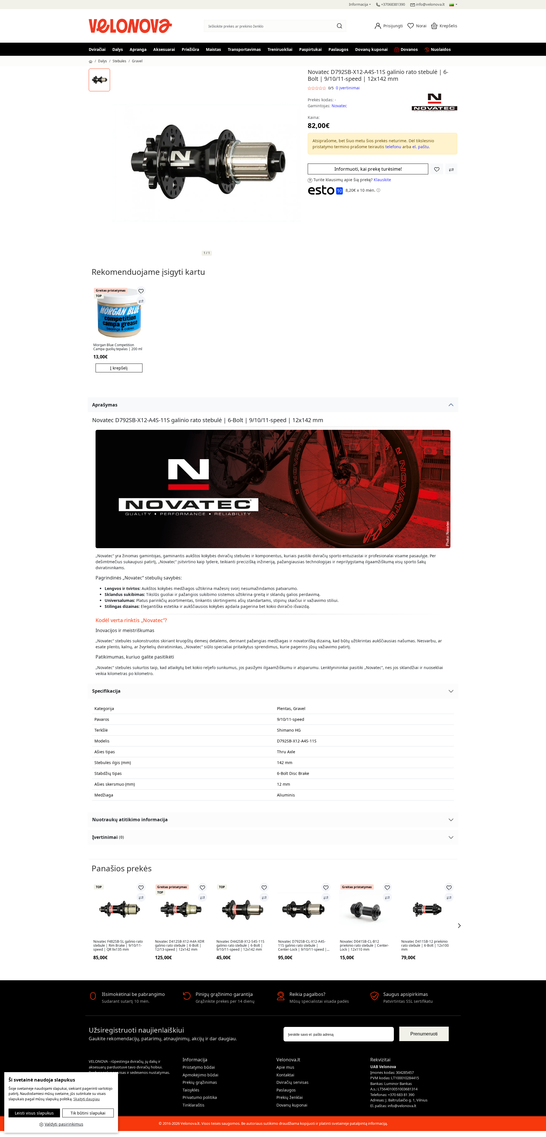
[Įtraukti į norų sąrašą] (437, 169)
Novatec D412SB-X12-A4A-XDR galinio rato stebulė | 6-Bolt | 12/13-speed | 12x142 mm (179, 946)
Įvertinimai (108, 837)
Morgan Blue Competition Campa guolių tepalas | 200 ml (117, 347)
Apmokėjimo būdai (200, 1075)
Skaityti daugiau (86, 1099)
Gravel (137, 61)
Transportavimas (244, 49)
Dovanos (409, 49)
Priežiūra (190, 49)
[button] (389, 26)
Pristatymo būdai (199, 1067)
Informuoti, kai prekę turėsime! (368, 169)
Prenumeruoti (424, 1033)
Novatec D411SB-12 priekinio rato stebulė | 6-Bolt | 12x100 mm (425, 946)
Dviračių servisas (292, 1082)
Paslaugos (338, 49)
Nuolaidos (441, 49)
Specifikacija (106, 691)
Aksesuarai (164, 49)
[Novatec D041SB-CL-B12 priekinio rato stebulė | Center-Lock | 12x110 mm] (366, 909)
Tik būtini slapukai (88, 1113)
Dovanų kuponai (371, 49)
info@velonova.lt (430, 4)
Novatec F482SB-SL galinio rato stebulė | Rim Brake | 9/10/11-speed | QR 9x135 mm (118, 946)
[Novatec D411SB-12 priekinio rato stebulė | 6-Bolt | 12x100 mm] (427, 909)
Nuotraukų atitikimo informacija (130, 819)
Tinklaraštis (193, 1105)
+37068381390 (393, 4)
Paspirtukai (310, 49)
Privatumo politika (200, 1097)
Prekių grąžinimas (200, 1082)
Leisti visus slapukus (34, 1113)
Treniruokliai (280, 49)
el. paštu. (421, 146)
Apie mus (285, 1067)
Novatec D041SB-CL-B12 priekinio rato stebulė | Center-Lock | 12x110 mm (364, 946)
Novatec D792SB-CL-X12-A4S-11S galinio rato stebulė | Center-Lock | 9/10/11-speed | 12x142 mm (302, 946)
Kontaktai (285, 1075)
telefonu (393, 146)
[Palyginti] (141, 300)
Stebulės (119, 61)
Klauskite (382, 179)
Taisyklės (191, 1090)
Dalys (117, 49)
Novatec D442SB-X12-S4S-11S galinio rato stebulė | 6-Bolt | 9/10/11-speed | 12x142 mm (240, 946)
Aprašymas (104, 405)
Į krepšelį (119, 368)
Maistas (213, 49)
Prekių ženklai (289, 1097)
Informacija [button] (358, 4)
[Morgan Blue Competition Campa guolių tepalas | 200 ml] (119, 313)
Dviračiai (97, 49)
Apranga (138, 49)
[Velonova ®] (132, 25)
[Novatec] (434, 102)
